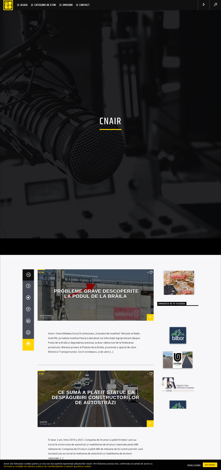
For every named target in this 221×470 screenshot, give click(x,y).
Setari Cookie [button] (194, 465)
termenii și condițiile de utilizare (19, 466)
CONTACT (84, 5)
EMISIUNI (68, 5)
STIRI (41, 293)
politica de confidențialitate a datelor (54, 466)
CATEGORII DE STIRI (45, 5)
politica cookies (83, 466)
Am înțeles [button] (210, 464)
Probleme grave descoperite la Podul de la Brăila (96, 315)
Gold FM (43, 443)
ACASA (24, 5)
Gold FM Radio (46, 337)
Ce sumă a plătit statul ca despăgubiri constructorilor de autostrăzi (95, 418)
